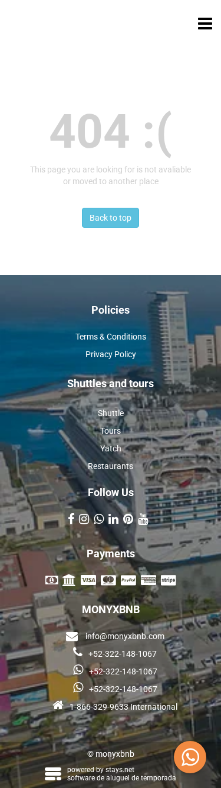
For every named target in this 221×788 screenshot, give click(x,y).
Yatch (110, 448)
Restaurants (110, 466)
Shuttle (111, 413)
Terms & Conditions (110, 336)
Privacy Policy (110, 354)
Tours (110, 430)
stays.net (119, 770)
